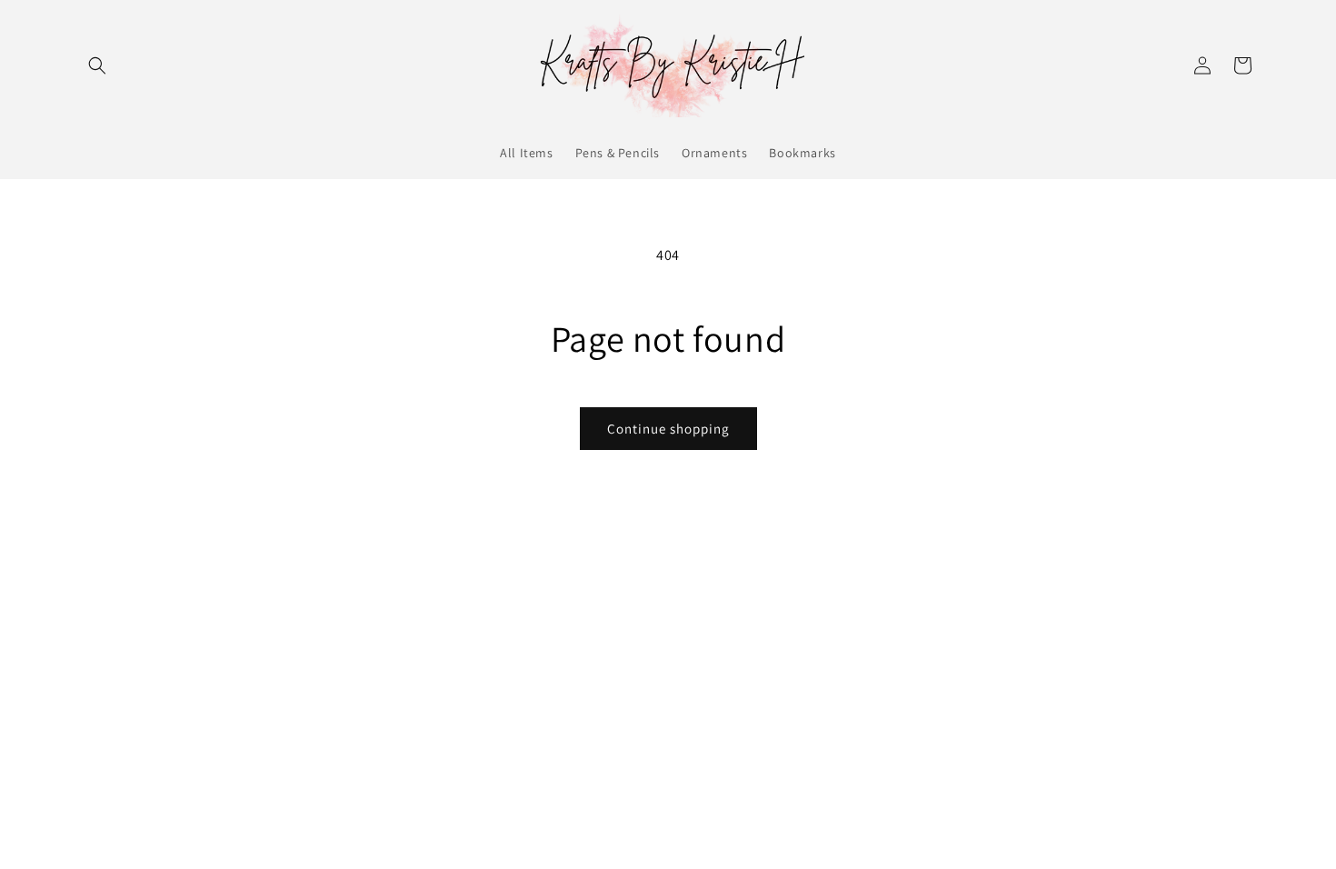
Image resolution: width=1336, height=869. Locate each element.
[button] (97, 65)
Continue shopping (668, 428)
